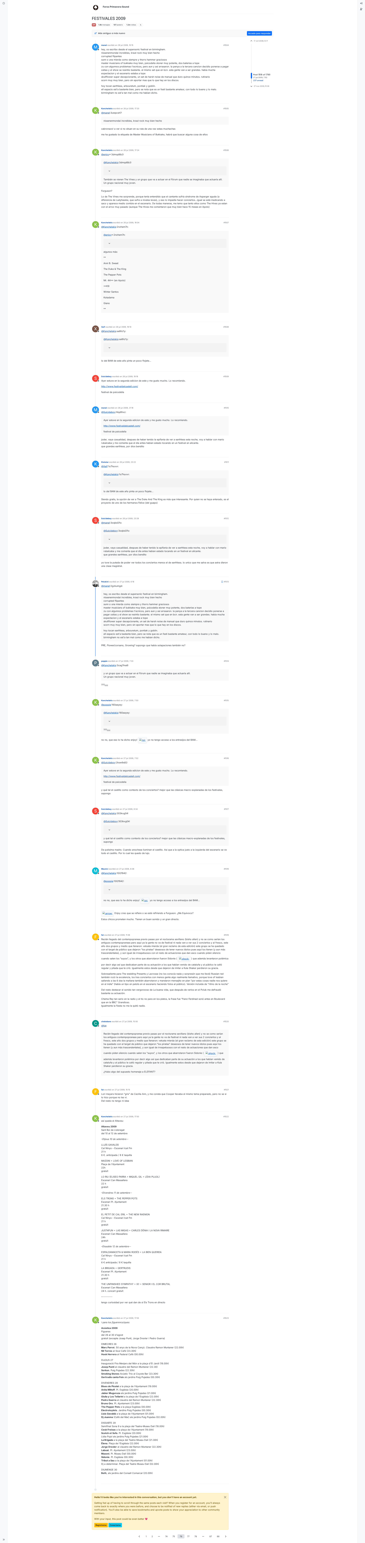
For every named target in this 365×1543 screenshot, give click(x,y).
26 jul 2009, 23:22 (128, 462)
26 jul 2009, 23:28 (131, 518)
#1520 (226, 1021)
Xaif (103, 327)
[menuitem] (361, 3)
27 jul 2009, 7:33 (125, 661)
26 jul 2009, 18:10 (123, 327)
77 (188, 1536)
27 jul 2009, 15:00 (130, 1021)
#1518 (226, 869)
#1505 (226, 108)
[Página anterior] (139, 1536)
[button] (3, 1539)
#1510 (226, 408)
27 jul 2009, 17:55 (131, 1318)
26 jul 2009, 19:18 (130, 376)
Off (94, 25)
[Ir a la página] (159, 1536)
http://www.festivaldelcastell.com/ (119, 386)
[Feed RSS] (140, 24)
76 (181, 1536)
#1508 (226, 327)
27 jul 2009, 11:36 (122, 935)
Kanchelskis (106, 108)
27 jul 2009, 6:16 (127, 582)
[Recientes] (3, 3)
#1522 (226, 1116)
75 (174, 1536)
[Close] (225, 1497)
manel (104, 45)
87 (210, 1536)
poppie (104, 661)
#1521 (226, 1090)
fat (102, 935)
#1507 (226, 222)
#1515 (226, 700)
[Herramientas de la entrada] (226, 100)
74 (166, 1536)
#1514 (226, 661)
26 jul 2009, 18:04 (131, 222)
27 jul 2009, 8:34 (130, 809)
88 (218, 1536)
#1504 (226, 45)
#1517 (226, 809)
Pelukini (105, 582)
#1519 (226, 935)
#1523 (226, 1318)
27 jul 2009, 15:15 (122, 1090)
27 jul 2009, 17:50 (131, 1116)
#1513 (226, 582)
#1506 (226, 150)
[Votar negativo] (220, 100)
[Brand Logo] (97, 6)
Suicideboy (106, 376)
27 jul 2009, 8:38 (126, 869)
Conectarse (115, 1525)
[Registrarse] (361, 9)
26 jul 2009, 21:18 (125, 408)
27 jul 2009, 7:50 (130, 700)
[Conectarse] (361, 3)
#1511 (226, 462)
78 (195, 1536)
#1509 (226, 376)
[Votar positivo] (210, 100)
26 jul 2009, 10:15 (125, 45)
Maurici (104, 869)
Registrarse (101, 1525)
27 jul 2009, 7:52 (130, 758)
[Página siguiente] (225, 1536)
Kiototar (105, 462)
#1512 (226, 518)
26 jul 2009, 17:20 (131, 108)
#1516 (226, 758)
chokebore (106, 1021)
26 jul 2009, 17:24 (131, 150)
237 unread (258, 80)
